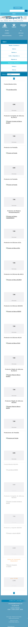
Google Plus (5, 11)
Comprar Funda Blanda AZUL (14, 107)
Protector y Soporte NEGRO (13, 527)
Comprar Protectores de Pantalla (14, 456)
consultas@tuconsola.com (15, 603)
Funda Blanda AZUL (10, 84)
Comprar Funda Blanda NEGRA (14, 488)
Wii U (10, 20)
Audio (14, 49)
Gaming (7, 33)
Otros (14, 70)
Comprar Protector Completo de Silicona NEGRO (14, 519)
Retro (7, 30)
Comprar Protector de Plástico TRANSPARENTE (14, 234)
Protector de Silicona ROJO (13, 337)
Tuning (14, 66)
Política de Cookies (14, 620)
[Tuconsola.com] (14, 3)
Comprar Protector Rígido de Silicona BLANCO (14, 393)
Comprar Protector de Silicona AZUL (14, 266)
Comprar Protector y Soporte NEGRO (14, 551)
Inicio (2, 20)
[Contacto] (8, 7)
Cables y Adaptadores (14, 56)
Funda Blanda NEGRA (11, 464)
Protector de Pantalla (10, 147)
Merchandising (7, 35)
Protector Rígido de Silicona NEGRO (14, 401)
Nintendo (6, 20)
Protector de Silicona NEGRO (13, 306)
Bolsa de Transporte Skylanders (14, 560)
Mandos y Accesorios (14, 45)
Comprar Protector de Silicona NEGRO (14, 329)
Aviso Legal (8, 616)
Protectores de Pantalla (11, 432)
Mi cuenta (17, 7)
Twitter (3, 11)
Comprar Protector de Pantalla (14, 171)
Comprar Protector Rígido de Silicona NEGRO (14, 424)
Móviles (21, 33)
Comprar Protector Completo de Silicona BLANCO (14, 139)
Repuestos (14, 59)
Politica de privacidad (16, 616)
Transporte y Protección (18, 20)
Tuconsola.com (14, 614)
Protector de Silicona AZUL (12, 242)
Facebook (1, 11)
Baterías (14, 52)
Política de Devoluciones (14, 618)
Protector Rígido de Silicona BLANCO (14, 370)
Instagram (7, 11)
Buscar (26, 11)
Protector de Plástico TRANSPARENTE (14, 211)
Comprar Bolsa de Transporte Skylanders (14, 583)
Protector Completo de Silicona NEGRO (14, 496)
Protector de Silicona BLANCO (14, 274)
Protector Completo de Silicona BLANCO (14, 116)
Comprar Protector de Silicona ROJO (14, 361)
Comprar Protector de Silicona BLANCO (14, 298)
